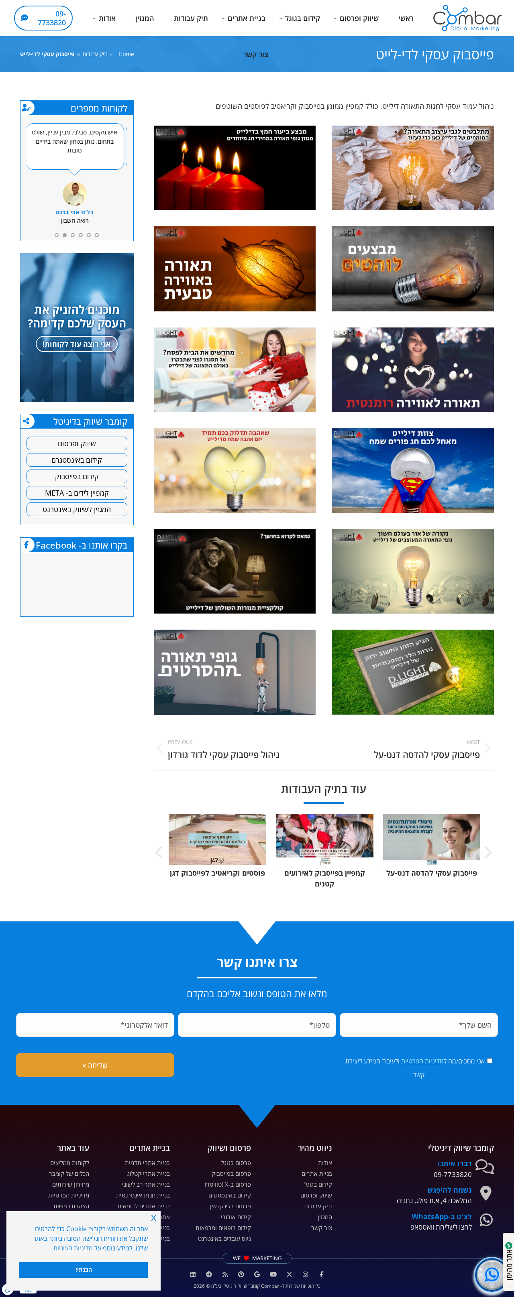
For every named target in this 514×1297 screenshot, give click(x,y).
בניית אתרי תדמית (147, 1163)
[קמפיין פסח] (235, 369)
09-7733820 (453, 1174)
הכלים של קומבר (69, 1173)
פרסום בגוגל (236, 1163)
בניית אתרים (317, 1173)
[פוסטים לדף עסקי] (413, 268)
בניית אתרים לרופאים (144, 1206)
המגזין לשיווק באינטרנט (77, 509)
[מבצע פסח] (235, 168)
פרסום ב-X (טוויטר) (228, 1184)
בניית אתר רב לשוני (146, 1184)
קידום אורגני (236, 1217)
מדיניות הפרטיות (422, 1061)
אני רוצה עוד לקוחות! (77, 344)
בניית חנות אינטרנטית (143, 1195)
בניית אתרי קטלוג (148, 1173)
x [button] (154, 1217)
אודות (325, 1163)
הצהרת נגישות (71, 1206)
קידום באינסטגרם (76, 460)
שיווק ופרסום (77, 443)
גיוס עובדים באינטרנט (224, 1238)
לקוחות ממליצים (69, 1163)
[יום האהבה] (235, 470)
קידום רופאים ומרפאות (223, 1228)
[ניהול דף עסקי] (235, 268)
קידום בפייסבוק (77, 476)
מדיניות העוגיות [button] (73, 1248)
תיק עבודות (318, 1206)
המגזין (325, 1217)
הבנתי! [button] (83, 1269)
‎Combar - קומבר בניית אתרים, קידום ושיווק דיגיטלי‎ (82, 583)
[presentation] (488, 853)
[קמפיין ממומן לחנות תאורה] (413, 168)
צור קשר (321, 1228)
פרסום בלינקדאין (230, 1206)
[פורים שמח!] (413, 470)
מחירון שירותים (70, 1184)
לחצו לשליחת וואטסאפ (441, 1227)
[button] (399, 6)
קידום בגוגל (318, 1184)
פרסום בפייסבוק (231, 1173)
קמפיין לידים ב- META (77, 493)
